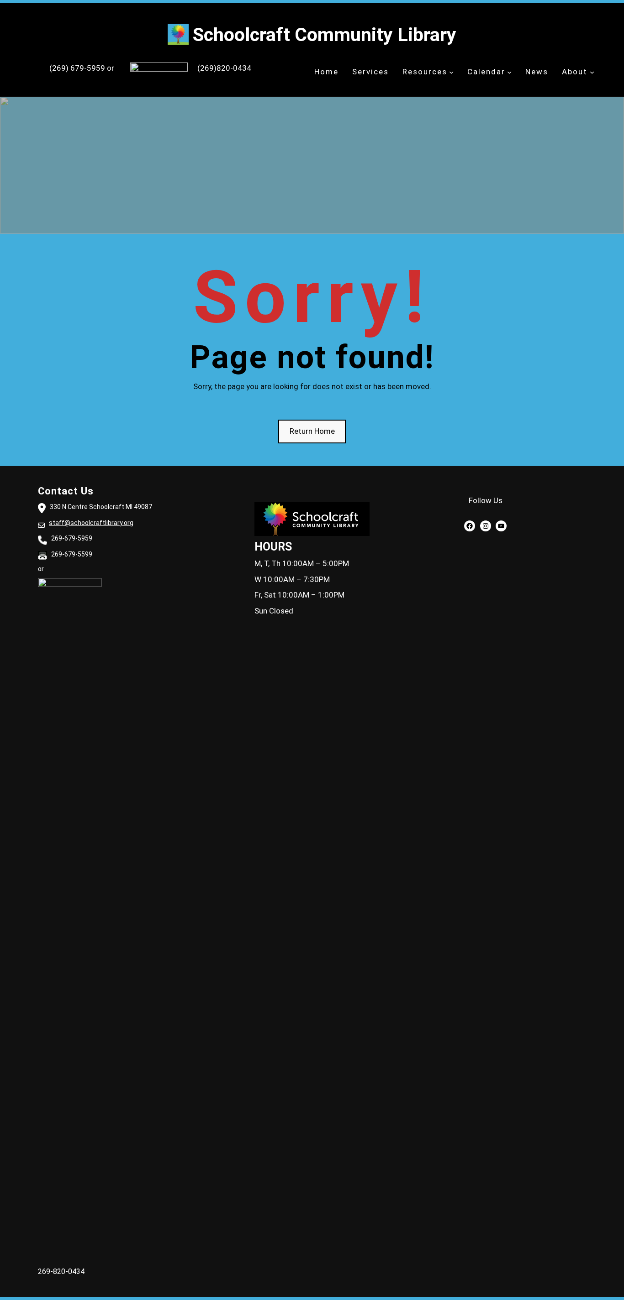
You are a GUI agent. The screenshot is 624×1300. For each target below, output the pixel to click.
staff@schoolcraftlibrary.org (91, 522)
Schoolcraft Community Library (324, 35)
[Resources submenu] (451, 72)
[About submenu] (592, 72)
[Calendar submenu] (509, 72)
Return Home (312, 431)
